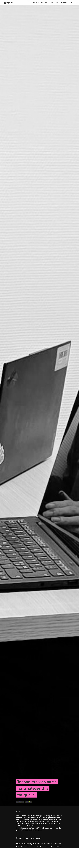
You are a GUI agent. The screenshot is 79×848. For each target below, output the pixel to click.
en (69, 2)
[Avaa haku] (75, 3)
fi (71, 2)
